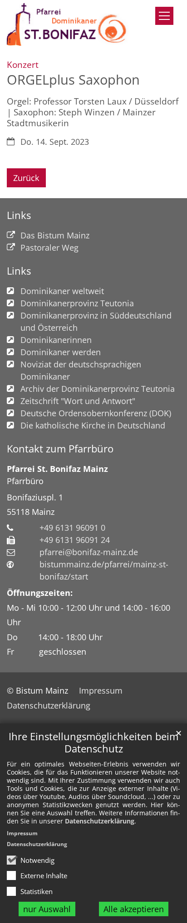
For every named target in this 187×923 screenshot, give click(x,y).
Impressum (22, 833)
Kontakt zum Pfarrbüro (60, 448)
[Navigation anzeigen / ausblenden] (164, 16)
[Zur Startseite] (70, 24)
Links (19, 215)
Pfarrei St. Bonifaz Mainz (57, 468)
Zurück (26, 177)
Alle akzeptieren (133, 909)
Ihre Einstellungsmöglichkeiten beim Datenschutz (93, 742)
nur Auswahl (47, 909)
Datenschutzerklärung (99, 821)
